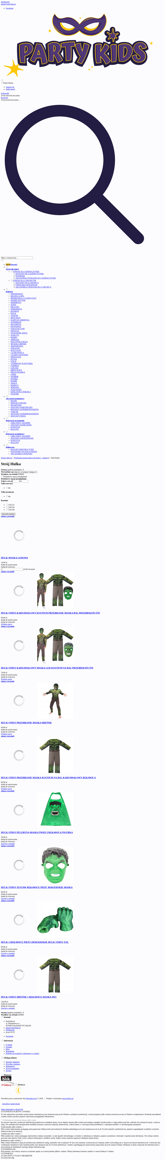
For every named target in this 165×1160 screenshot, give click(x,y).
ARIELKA (15, 340)
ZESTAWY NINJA (18, 416)
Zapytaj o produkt (8, 844)
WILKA (14, 383)
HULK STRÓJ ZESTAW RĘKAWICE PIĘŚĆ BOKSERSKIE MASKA (37, 887)
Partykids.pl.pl (31, 1098)
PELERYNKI (16, 405)
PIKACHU (15, 307)
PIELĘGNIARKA (18, 372)
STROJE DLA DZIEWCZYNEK (26, 272)
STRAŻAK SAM (18, 329)
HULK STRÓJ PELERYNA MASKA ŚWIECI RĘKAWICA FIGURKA (37, 832)
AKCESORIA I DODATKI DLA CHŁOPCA (33, 287)
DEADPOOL (16, 324)
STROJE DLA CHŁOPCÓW (24, 280)
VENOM (14, 316)
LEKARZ (14, 368)
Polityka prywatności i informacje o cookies (22, 1053)
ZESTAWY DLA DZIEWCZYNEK (29, 274)
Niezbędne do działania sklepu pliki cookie (19, 1120)
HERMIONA (16, 302)
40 (21, 474)
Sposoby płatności (13, 1062)
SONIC (14, 305)
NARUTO (15, 335)
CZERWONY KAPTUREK (22, 363)
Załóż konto (10, 89)
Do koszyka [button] (30, 569)
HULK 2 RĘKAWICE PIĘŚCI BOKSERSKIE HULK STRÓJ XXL (35, 942)
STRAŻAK (15, 348)
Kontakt (9, 1047)
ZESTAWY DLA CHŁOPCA (27, 283)
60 (23, 474)
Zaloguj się (10, 87)
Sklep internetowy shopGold (12, 1109)
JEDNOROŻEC (17, 346)
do (20, 481)
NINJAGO (15, 331)
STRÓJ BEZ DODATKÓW (26, 285)
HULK (13, 313)
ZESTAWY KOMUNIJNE (21, 425)
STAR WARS (16, 390)
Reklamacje (10, 1066)
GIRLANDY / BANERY (20, 423)
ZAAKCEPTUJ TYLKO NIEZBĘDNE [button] (16, 1156)
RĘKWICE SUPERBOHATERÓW (25, 409)
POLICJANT (16, 350)
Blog (8, 1049)
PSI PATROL (16, 326)
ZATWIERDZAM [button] (8, 1149)
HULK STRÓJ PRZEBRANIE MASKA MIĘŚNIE (26, 722)
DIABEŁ (14, 379)
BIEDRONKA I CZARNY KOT (23, 298)
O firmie (9, 1045)
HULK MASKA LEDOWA (14, 558)
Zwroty (8, 1071)
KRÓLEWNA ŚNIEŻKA (21, 392)
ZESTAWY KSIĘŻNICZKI (21, 407)
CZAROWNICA (17, 353)
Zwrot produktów (12, 1068)
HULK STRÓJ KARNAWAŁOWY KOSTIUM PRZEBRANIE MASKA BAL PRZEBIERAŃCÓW (50, 613)
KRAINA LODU (17, 296)
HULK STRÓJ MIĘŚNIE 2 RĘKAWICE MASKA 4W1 (29, 997)
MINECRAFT (16, 370)
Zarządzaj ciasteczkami (11, 1104)
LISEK (13, 374)
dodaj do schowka (8, 567)
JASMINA (15, 366)
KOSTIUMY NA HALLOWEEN (24, 452)
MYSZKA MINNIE (18, 344)
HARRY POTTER (18, 300)
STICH (13, 361)
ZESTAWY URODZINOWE (22, 438)
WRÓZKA (15, 387)
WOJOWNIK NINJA (19, 333)
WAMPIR (14, 377)
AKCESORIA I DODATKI (21, 454)
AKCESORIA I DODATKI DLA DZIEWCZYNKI (35, 278)
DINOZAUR (16, 357)
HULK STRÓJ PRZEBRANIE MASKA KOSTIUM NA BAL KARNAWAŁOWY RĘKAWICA (48, 777)
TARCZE (14, 412)
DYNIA (14, 359)
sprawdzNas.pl (67, 1098)
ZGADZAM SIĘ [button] (7, 1158)
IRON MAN (16, 318)
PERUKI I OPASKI (18, 403)
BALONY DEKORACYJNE (22, 449)
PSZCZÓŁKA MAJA (19, 342)
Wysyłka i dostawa (13, 1064)
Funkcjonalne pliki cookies (11, 1127)
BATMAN (15, 311)
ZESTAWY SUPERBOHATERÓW (25, 414)
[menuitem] (81, 265)
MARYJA (15, 385)
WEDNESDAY (17, 294)
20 (19, 474)
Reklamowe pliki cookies (10, 1140)
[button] (7, 483)
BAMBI (14, 381)
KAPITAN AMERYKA (20, 320)
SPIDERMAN (16, 309)
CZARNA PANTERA (19, 355)
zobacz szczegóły (7, 516)
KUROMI (15, 394)
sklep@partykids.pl (8, 4)
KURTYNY (15, 427)
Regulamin (10, 1051)
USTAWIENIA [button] (7, 1153)
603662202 (5, 2)
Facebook (9, 8)
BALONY (15, 429)
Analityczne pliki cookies (10, 1134)
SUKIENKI (20, 276)
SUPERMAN (16, 322)
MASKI (14, 401)
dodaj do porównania (9, 565)
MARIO (14, 337)
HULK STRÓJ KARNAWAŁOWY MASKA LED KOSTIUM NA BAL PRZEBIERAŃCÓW (47, 668)
